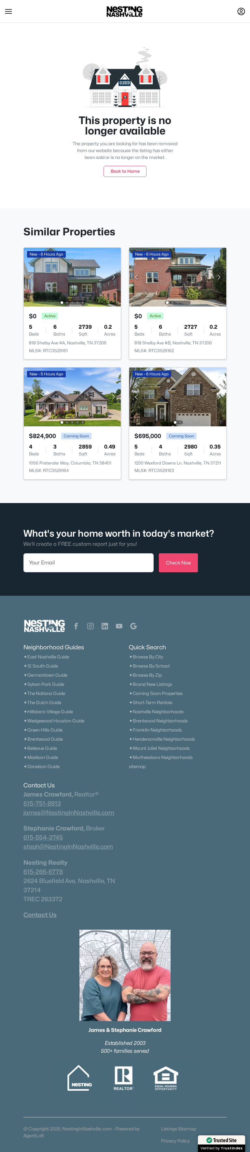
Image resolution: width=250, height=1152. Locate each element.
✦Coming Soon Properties (156, 693)
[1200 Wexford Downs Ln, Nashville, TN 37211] (177, 396)
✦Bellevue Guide (40, 748)
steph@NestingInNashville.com (68, 846)
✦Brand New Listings (150, 684)
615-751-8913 (42, 803)
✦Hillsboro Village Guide (48, 711)
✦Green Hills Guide (42, 730)
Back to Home (125, 171)
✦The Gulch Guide (42, 702)
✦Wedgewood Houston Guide (53, 720)
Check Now (178, 562)
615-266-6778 (43, 871)
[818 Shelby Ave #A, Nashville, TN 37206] (72, 277)
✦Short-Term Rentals (151, 702)
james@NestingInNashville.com (68, 812)
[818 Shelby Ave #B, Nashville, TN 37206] (177, 277)
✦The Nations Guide (44, 693)
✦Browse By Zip (145, 675)
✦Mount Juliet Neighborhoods (159, 748)
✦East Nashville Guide (46, 656)
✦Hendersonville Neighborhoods (162, 739)
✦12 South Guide (40, 666)
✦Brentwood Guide (43, 739)
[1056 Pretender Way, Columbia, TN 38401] (72, 396)
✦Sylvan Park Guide (43, 684)
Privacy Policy (175, 1141)
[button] (8, 11)
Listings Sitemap (178, 1128)
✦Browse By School (149, 666)
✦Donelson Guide (41, 766)
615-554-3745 (43, 837)
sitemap (137, 766)
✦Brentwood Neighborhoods (158, 720)
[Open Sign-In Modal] (241, 11)
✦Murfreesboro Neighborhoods (161, 757)
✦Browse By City (146, 656)
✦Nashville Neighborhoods (156, 711)
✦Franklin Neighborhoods (155, 730)
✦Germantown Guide (45, 675)
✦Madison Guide (40, 757)
